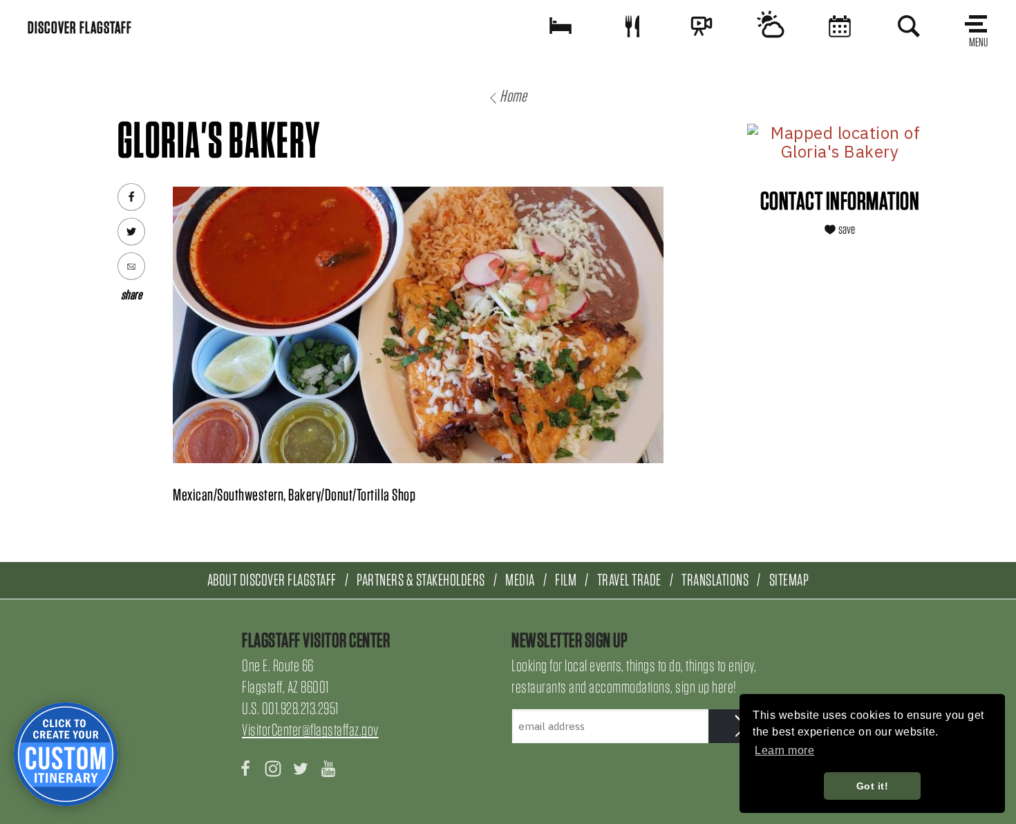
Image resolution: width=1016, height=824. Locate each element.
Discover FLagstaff (80, 27)
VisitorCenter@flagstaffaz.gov (310, 730)
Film (565, 580)
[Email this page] (131, 266)
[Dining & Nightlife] (632, 26)
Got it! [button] (872, 786)
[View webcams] (701, 26)
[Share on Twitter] (131, 231)
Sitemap (789, 580)
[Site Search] (909, 26)
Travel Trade (629, 580)
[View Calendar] (840, 26)
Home (513, 96)
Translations (715, 580)
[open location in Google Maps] (839, 143)
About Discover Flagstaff (272, 580)
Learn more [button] (784, 750)
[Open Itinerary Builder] (65, 754)
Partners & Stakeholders (421, 580)
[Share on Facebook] (131, 197)
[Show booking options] (560, 26)
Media (520, 580)
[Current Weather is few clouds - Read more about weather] (770, 26)
